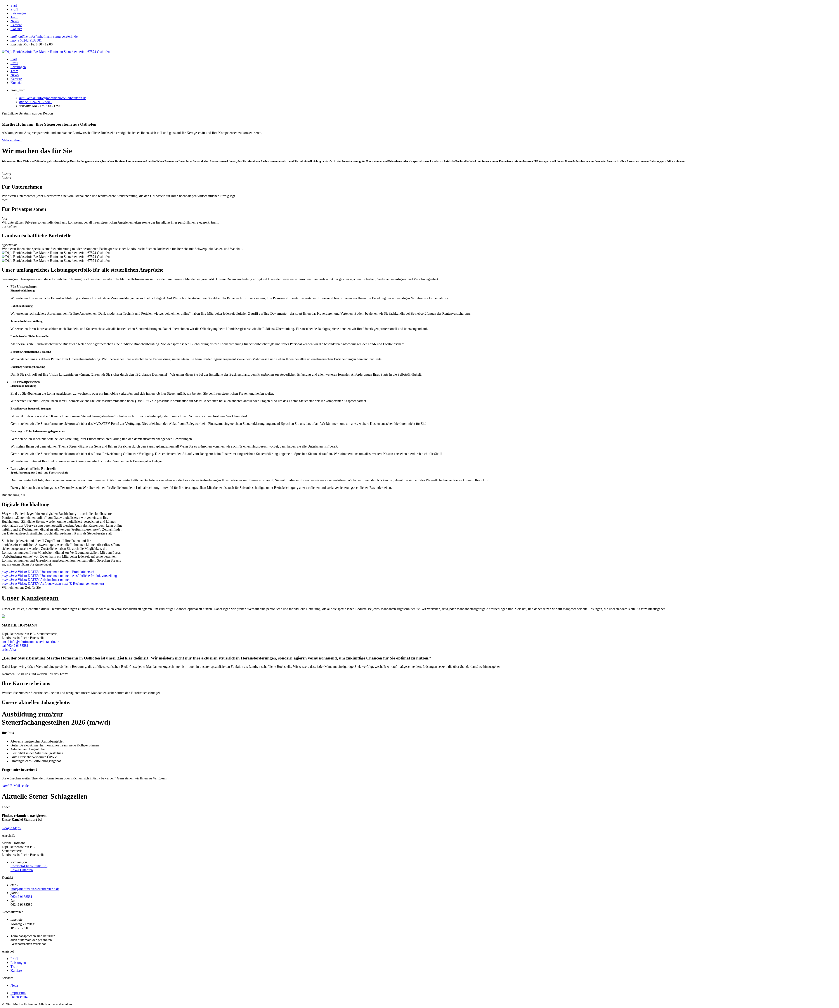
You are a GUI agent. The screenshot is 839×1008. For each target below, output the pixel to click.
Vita (9, 649)
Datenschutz (19, 997)
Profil (14, 9)
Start (13, 5)
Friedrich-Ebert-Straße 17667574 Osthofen (28, 868)
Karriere (16, 25)
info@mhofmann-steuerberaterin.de (30, 642)
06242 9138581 (15, 645)
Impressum (18, 993)
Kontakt (16, 29)
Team (14, 17)
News (14, 21)
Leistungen (18, 13)
